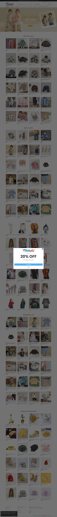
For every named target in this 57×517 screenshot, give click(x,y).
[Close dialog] (42, 249)
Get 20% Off (28, 264)
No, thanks (28, 267)
